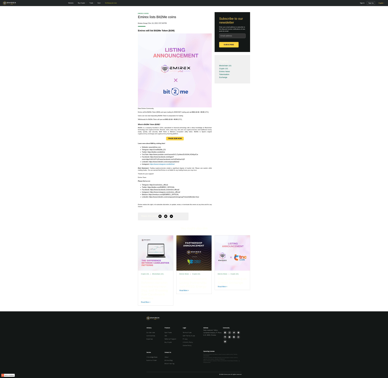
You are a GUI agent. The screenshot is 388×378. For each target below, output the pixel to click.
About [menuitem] (166, 357)
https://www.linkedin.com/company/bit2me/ (164, 162)
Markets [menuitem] (70, 3)
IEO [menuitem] (166, 336)
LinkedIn (165, 216)
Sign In (362, 3)
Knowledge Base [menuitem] (152, 357)
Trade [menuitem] (91, 3)
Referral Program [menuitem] (170, 339)
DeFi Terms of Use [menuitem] (189, 336)
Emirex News (143, 13)
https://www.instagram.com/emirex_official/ (165, 192)
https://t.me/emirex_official (158, 185)
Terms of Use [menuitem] (187, 333)
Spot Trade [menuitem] (168, 333)
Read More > (145, 302)
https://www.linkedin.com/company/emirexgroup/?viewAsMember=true (174, 197)
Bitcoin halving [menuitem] (169, 364)
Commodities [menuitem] (151, 336)
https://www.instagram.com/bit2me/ (162, 164)
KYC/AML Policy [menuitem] (188, 342)
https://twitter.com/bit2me (156, 152)
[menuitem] (111, 3)
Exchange (223, 77)
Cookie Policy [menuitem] (187, 345)
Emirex (140, 112)
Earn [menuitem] (99, 3)
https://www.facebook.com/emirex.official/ (164, 190)
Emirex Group (142, 23)
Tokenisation (224, 74)
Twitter (171, 216)
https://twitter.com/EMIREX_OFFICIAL (161, 187)
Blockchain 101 (225, 66)
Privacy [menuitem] (185, 339)
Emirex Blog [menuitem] (168, 360)
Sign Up (371, 3)
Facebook (160, 216)
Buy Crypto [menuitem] (81, 3)
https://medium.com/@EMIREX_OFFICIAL (164, 194)
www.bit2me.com (155, 147)
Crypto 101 (223, 69)
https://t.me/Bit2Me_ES (157, 149)
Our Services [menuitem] (151, 333)
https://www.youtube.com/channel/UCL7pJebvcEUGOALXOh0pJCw (173, 154)
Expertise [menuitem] (150, 339)
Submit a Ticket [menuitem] (152, 360)
